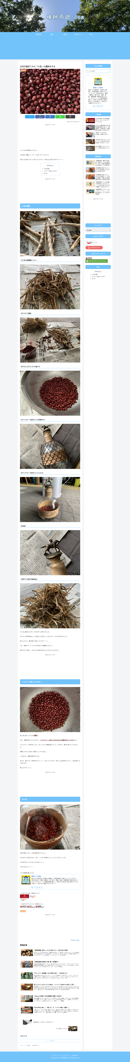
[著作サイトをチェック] (32, 887)
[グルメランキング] (31, 906)
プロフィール (55, 1055)
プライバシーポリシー (65, 1055)
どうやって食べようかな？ (50, 171)
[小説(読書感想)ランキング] (40, 906)
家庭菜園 (23, 911)
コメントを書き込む (50, 1040)
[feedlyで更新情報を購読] (39, 887)
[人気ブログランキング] (23, 906)
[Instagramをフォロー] (37, 887)
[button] (70, 116)
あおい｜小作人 (36, 876)
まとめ (45, 173)
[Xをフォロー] (35, 887)
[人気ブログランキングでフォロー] (96, 261)
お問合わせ (75, 1055)
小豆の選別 (47, 168)
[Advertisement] (65, 48)
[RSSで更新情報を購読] (42, 887)
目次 (48, 165)
